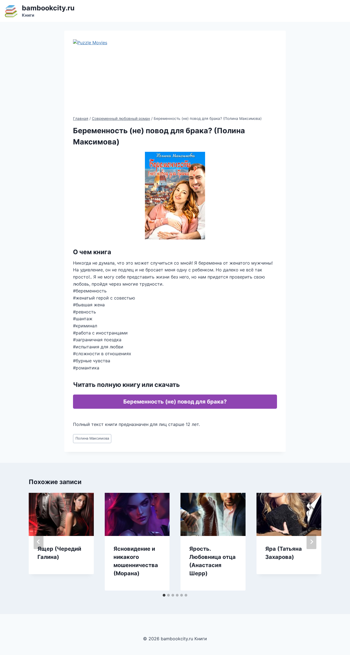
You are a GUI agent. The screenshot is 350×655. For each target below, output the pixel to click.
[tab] (164, 595)
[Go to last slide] (38, 541)
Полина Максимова (92, 438)
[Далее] (311, 541)
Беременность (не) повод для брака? (175, 401)
